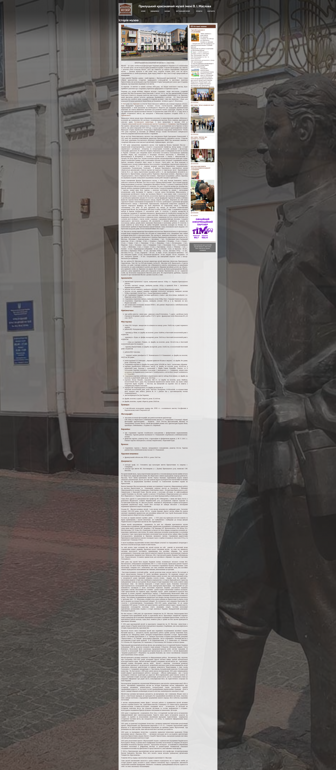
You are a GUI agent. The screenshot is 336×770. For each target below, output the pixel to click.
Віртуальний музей (183, 11)
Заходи (167, 11)
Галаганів (161, 124)
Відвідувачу (155, 11)
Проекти (199, 11)
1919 (124, 104)
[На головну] (125, 9)
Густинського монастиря (143, 122)
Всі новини (194, 215)
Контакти (211, 11)
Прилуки (136, 104)
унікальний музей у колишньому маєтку (143, 124)
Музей (143, 11)
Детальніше (194, 102)
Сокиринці (172, 124)
